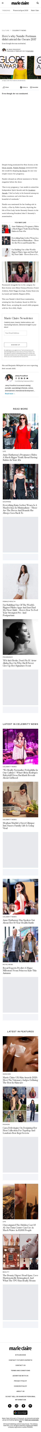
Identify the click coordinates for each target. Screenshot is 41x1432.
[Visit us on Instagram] (16, 1406)
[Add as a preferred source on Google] (20, 1412)
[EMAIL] (27, 378)
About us (20, 1391)
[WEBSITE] (24, 378)
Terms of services (26, 350)
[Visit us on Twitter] (9, 1406)
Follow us (25, 87)
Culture (5, 30)
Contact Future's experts (20, 1360)
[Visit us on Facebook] (23, 1406)
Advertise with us (20, 1376)
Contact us (21, 1365)
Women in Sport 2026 (20, 10)
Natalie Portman (19, 168)
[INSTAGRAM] (19, 378)
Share (7, 87)
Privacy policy (20, 1381)
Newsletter (35, 87)
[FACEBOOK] (16, 378)
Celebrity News (19, 30)
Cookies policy (20, 1386)
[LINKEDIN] (21, 378)
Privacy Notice (28, 352)
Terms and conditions (20, 1370)
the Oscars (23, 171)
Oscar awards (7, 168)
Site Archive (20, 1355)
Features (30, 51)
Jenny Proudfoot (14, 49)
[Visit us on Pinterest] (30, 1406)
